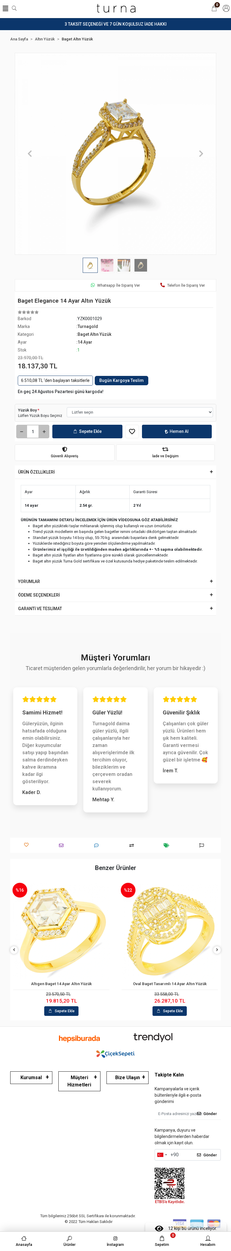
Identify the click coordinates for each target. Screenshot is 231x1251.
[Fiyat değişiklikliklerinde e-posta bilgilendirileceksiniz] (168, 845)
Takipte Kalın (169, 1075)
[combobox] (162, 1154)
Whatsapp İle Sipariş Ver (118, 285)
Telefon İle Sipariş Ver (186, 285)
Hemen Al (179, 431)
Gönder (210, 1113)
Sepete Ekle (90, 431)
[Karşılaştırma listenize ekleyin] (133, 845)
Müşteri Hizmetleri (79, 1081)
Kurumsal (31, 1077)
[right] (217, 950)
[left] (14, 950)
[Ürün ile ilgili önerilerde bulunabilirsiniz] (203, 845)
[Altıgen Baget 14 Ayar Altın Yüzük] (61, 931)
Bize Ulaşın (127, 1077)
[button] (30, 154)
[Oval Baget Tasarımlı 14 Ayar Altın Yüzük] (170, 931)
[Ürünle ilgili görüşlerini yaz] (98, 845)
